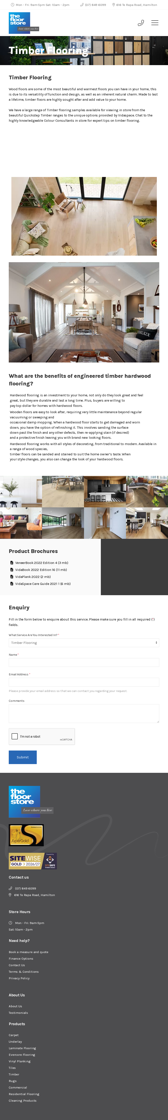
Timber (14, 1074)
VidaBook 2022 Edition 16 (41, 570)
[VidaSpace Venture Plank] (21, 491)
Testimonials (18, 1013)
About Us (15, 1006)
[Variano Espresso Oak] (21, 523)
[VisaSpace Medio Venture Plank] (105, 491)
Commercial (18, 1087)
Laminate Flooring (22, 1048)
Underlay (15, 1042)
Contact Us (17, 965)
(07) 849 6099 (95, 5)
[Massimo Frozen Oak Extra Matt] (63, 491)
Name (14, 655)
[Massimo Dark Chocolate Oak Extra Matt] (147, 491)
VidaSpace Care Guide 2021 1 (43, 584)
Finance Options (21, 958)
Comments (16, 701)
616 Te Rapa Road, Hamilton (136, 5)
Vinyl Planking (20, 1061)
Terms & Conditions (24, 972)
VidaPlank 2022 (33, 577)
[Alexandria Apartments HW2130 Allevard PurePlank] (147, 523)
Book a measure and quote (28, 952)
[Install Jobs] (63, 523)
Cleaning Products (23, 1101)
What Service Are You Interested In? (34, 635)
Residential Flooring (24, 1094)
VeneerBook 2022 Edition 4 (41, 563)
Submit (23, 757)
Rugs (12, 1081)
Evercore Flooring (22, 1055)
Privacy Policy (19, 978)
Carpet (14, 1035)
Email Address (19, 674)
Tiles (12, 1068)
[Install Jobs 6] (105, 523)
